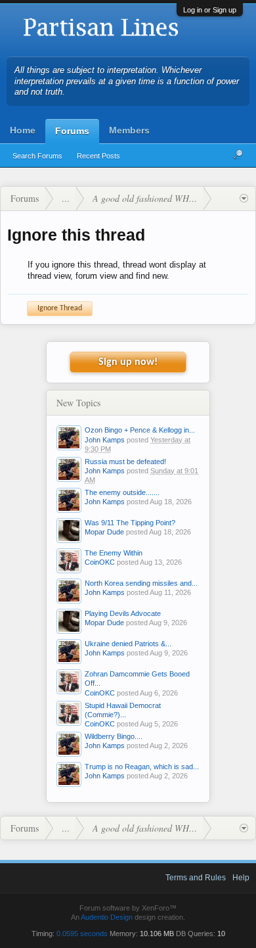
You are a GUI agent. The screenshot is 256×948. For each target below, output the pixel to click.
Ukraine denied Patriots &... (128, 644)
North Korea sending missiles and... (141, 583)
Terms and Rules (195, 877)
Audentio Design (107, 917)
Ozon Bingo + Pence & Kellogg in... (140, 430)
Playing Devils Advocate (123, 613)
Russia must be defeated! (125, 461)
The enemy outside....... (122, 492)
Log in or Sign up (209, 10)
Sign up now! (128, 362)
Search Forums (37, 156)
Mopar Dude (104, 532)
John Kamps (105, 440)
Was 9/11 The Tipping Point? (130, 523)
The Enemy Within (113, 553)
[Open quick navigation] (244, 198)
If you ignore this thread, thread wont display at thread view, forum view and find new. (117, 270)
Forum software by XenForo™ (128, 908)
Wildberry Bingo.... (113, 736)
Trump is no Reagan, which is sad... (142, 766)
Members (129, 130)
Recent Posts (98, 156)
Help (240, 877)
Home (22, 130)
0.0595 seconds (82, 933)
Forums (72, 131)
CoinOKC (100, 562)
